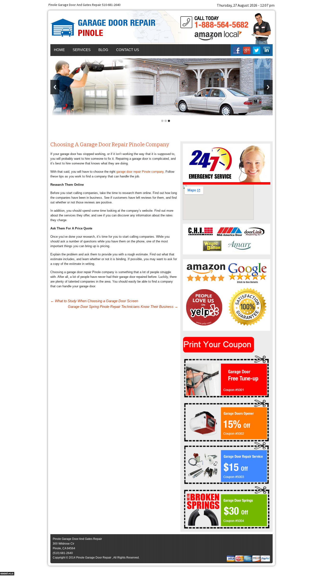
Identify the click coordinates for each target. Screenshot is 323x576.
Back (54, 87)
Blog (103, 50)
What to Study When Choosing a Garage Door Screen (94, 301)
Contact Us (127, 50)
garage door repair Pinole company (140, 171)
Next (268, 87)
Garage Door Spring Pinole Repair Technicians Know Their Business (123, 307)
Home (59, 50)
